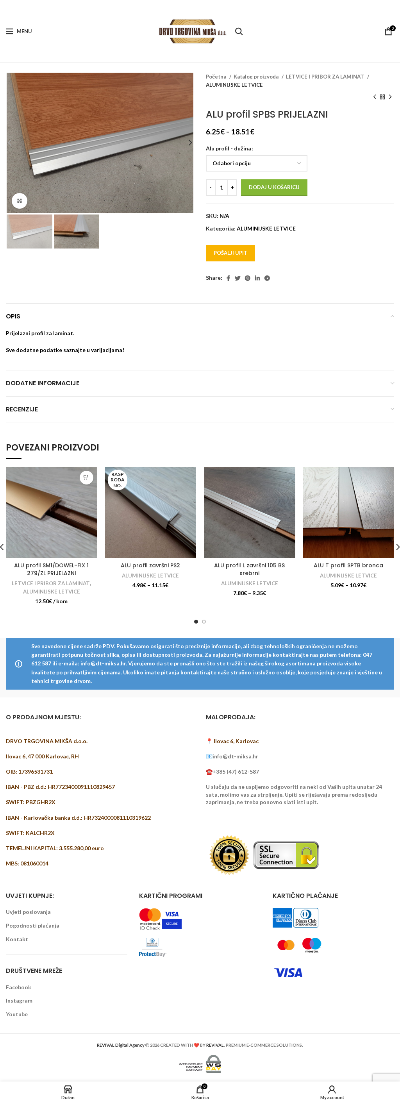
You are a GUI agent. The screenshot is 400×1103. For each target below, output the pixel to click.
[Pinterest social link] (248, 278)
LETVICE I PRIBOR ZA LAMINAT (325, 76)
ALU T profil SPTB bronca (348, 565)
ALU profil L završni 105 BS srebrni (249, 569)
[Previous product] (375, 97)
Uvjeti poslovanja (28, 911)
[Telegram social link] (267, 278)
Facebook (18, 987)
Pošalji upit (230, 253)
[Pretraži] (239, 31)
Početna (216, 76)
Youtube (17, 1014)
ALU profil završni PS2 (150, 565)
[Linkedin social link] (257, 278)
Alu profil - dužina (228, 148)
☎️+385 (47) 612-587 (232, 771)
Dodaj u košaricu (274, 187)
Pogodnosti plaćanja (32, 925)
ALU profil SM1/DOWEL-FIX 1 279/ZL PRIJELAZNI (51, 569)
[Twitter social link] (237, 278)
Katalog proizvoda (257, 76)
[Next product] (390, 97)
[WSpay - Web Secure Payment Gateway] (200, 1063)
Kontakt (17, 939)
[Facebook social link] (228, 278)
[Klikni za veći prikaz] (19, 201)
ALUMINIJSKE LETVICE (234, 85)
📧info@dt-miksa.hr (232, 756)
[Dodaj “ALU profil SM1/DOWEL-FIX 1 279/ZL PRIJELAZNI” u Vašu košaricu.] (86, 477)
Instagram (19, 1000)
